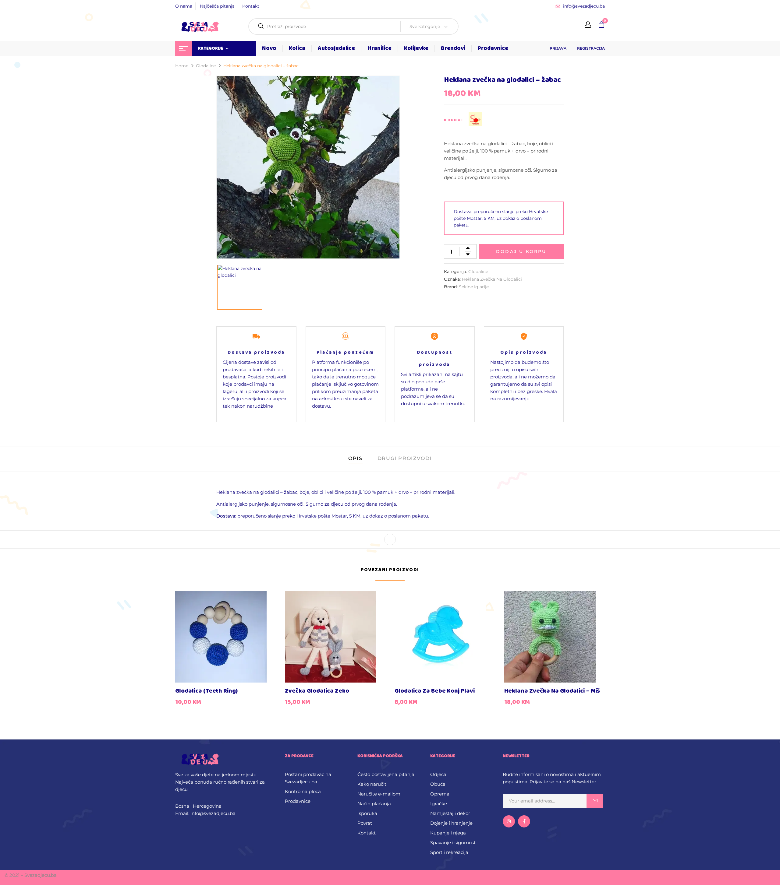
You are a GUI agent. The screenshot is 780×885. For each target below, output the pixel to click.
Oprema (439, 794)
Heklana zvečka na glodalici (492, 279)
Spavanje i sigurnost (453, 842)
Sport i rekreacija (449, 852)
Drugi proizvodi (405, 458)
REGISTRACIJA (591, 48)
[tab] (355, 459)
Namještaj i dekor (450, 813)
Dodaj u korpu (521, 251)
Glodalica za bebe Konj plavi (435, 691)
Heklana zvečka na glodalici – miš (552, 691)
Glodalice (206, 65)
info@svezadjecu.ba (584, 6)
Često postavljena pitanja (385, 774)
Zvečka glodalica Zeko (317, 691)
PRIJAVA (558, 48)
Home (181, 65)
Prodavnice (297, 801)
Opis (355, 458)
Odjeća (438, 774)
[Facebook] (390, 539)
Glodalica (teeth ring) (206, 691)
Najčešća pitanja (217, 6)
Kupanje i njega (448, 833)
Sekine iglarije (474, 287)
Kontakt (250, 6)
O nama (183, 6)
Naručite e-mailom (378, 794)
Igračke (438, 803)
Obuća (437, 784)
